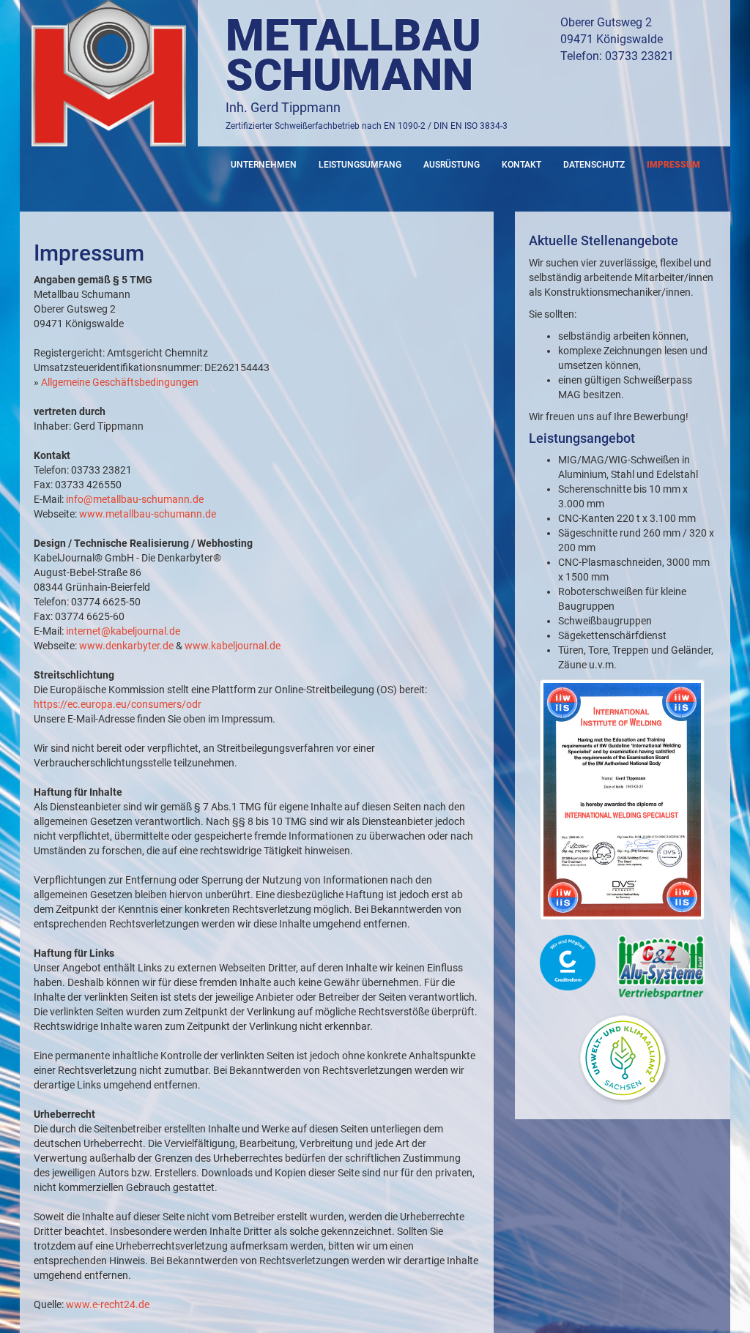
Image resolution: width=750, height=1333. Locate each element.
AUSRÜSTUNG (451, 165)
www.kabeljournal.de (233, 645)
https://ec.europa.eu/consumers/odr (117, 704)
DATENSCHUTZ (594, 165)
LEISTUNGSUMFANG (360, 165)
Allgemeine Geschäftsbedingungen (119, 382)
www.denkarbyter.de (126, 645)
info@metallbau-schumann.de (135, 499)
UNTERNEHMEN (264, 165)
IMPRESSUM (673, 165)
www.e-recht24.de (107, 1304)
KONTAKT (521, 165)
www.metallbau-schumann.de (147, 514)
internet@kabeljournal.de (123, 631)
